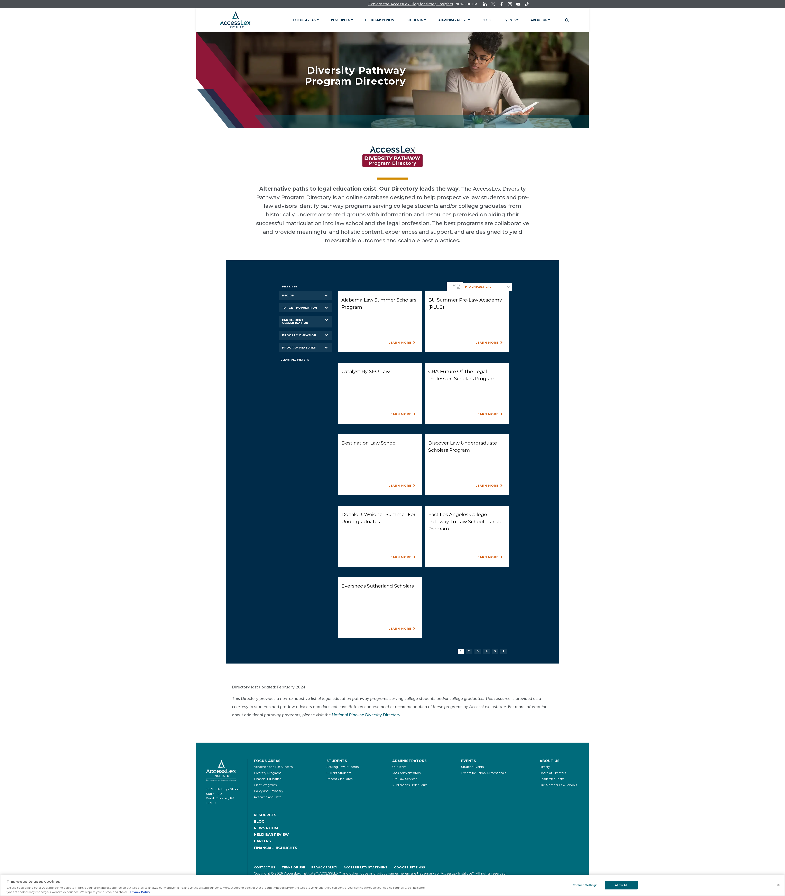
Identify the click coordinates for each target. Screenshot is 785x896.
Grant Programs (265, 785)
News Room (466, 4)
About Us (550, 761)
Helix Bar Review (271, 834)
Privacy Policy (324, 867)
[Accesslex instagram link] (510, 4)
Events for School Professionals (483, 773)
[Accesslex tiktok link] (527, 4)
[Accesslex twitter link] (493, 4)
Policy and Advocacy (268, 791)
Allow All (621, 885)
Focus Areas (267, 761)
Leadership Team (552, 779)
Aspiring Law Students (342, 767)
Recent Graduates (339, 779)
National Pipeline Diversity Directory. (366, 714)
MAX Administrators (406, 773)
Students (336, 761)
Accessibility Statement (366, 867)
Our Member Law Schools (558, 785)
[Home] (235, 20)
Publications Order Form (409, 785)
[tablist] (426, 20)
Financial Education (267, 779)
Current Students (338, 773)
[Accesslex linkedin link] (485, 4)
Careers (262, 841)
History (545, 767)
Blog (259, 821)
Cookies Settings (409, 867)
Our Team (399, 767)
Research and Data (267, 797)
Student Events (472, 767)
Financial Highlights (275, 848)
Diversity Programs (267, 773)
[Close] (778, 884)
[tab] (305, 20)
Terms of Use (293, 867)
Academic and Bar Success (273, 767)
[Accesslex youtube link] (518, 4)
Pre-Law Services (404, 779)
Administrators (409, 761)
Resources (265, 815)
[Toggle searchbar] (565, 20)
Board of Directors (553, 773)
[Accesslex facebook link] (501, 4)
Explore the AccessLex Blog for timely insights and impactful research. (380, 4)
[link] (379, 20)
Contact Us (264, 867)
